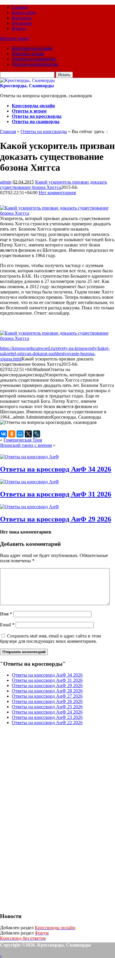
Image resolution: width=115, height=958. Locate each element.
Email (7, 624)
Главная (20, 7)
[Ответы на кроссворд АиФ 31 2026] (29, 481)
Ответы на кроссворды (35, 64)
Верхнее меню (14, 38)
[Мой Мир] (20, 433)
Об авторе (22, 23)
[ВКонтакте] (3, 433)
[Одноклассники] (11, 433)
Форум (19, 28)
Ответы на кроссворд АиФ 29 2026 (55, 519)
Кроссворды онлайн (32, 48)
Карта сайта (24, 12)
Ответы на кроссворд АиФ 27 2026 (47, 696)
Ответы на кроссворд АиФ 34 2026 (55, 469)
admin (6, 181)
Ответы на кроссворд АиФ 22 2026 (47, 722)
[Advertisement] (44, 818)
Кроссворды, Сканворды (27, 85)
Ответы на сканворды (34, 58)
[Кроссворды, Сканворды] (27, 80)
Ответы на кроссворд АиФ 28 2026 (47, 690)
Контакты (22, 17)
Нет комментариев (57, 192)
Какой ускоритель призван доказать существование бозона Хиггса (53, 184)
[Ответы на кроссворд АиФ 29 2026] (29, 506)
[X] (28, 433)
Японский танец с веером (26, 445)
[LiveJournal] (36, 433)
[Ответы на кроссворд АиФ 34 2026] (29, 456)
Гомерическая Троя (23, 439)
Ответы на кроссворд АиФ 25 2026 (47, 706)
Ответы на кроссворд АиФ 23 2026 (47, 717)
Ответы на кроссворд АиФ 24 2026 (47, 711)
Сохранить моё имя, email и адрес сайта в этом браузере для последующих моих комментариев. (50, 638)
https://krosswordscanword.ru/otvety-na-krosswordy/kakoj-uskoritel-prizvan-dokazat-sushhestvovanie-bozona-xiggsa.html (55, 353)
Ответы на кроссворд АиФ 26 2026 (47, 701)
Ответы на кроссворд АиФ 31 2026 (55, 494)
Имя (6, 613)
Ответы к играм (28, 53)
